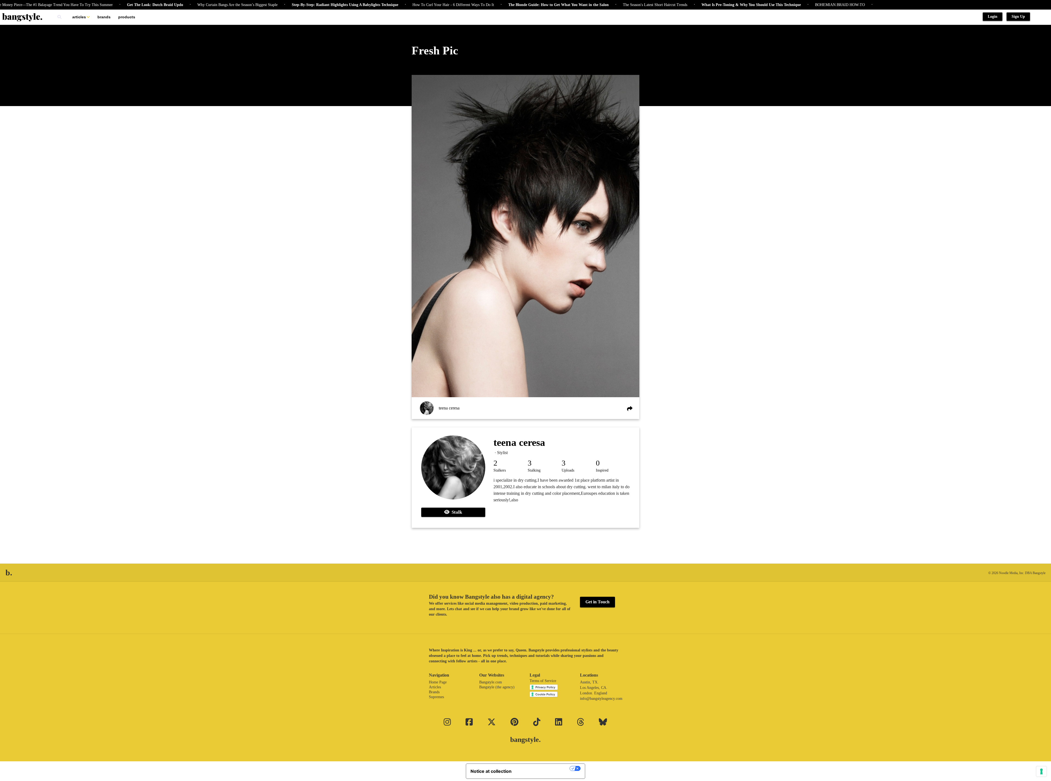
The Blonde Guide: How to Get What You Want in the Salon (524, 5)
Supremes (436, 697)
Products (126, 17)
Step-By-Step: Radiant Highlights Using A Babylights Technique (310, 5)
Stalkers (499, 470)
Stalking (534, 470)
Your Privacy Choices (543, 768)
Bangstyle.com (490, 682)
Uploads (568, 470)
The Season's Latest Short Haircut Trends (620, 5)
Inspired (602, 470)
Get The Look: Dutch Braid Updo (121, 5)
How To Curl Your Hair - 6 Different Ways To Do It (419, 5)
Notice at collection (491, 771)
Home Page (438, 682)
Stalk (455, 512)
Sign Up (1018, 16)
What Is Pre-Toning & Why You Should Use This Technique (716, 5)
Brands (104, 17)
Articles (79, 17)
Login (992, 16)
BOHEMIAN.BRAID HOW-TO (805, 5)
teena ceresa (449, 408)
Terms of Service (543, 681)
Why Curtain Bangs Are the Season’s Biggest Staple (203, 5)
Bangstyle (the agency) (497, 687)
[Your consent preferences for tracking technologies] (1041, 771)
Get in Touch (597, 601)
